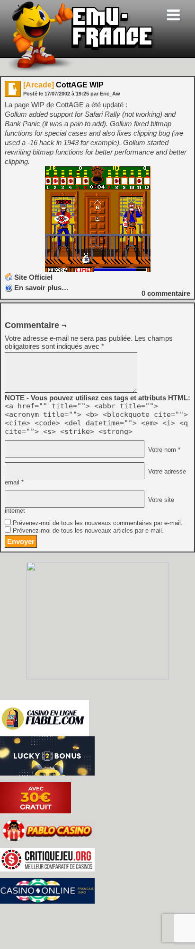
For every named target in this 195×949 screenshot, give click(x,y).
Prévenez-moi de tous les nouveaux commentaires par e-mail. (98, 523)
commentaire (166, 293)
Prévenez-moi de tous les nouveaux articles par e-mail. (88, 530)
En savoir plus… (41, 288)
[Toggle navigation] (173, 15)
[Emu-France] (81, 70)
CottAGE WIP (63, 85)
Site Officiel (33, 277)
